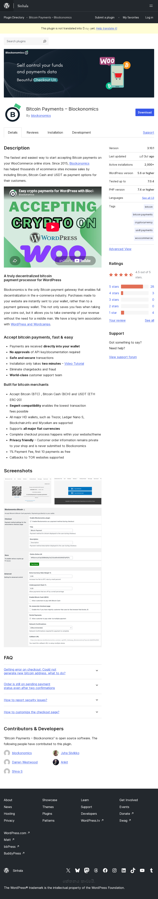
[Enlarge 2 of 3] (96, 483)
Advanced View (120, 249)
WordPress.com (17, 833)
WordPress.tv (92, 820)
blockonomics (41, 115)
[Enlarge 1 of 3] (46, 483)
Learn (85, 800)
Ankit (64, 762)
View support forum (123, 357)
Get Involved (128, 800)
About (8, 800)
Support (148, 132)
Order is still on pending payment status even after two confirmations (29, 686)
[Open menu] (152, 6)
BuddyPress (14, 853)
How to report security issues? (25, 700)
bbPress (11, 847)
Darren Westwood (25, 762)
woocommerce (144, 238)
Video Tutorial (74, 363)
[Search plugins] (45, 41)
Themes (48, 807)
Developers (89, 814)
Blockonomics (79, 163)
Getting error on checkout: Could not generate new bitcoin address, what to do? (35, 671)
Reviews (33, 132)
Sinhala (18, 871)
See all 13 (148, 197)
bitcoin (149, 206)
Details (13, 132)
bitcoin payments (143, 214)
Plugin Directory (14, 17)
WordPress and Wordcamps (30, 324)
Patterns (48, 820)
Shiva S (17, 771)
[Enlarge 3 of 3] (96, 513)
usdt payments (144, 230)
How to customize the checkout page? (31, 712)
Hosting (9, 814)
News (8, 807)
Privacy (9, 820)
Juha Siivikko (70, 753)
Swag (125, 820)
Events (124, 807)
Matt (9, 840)
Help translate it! (106, 28)
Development (81, 132)
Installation (55, 132)
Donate (126, 814)
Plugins (47, 814)
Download (145, 112)
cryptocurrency (144, 222)
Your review (117, 320)
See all (149, 320)
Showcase (49, 800)
